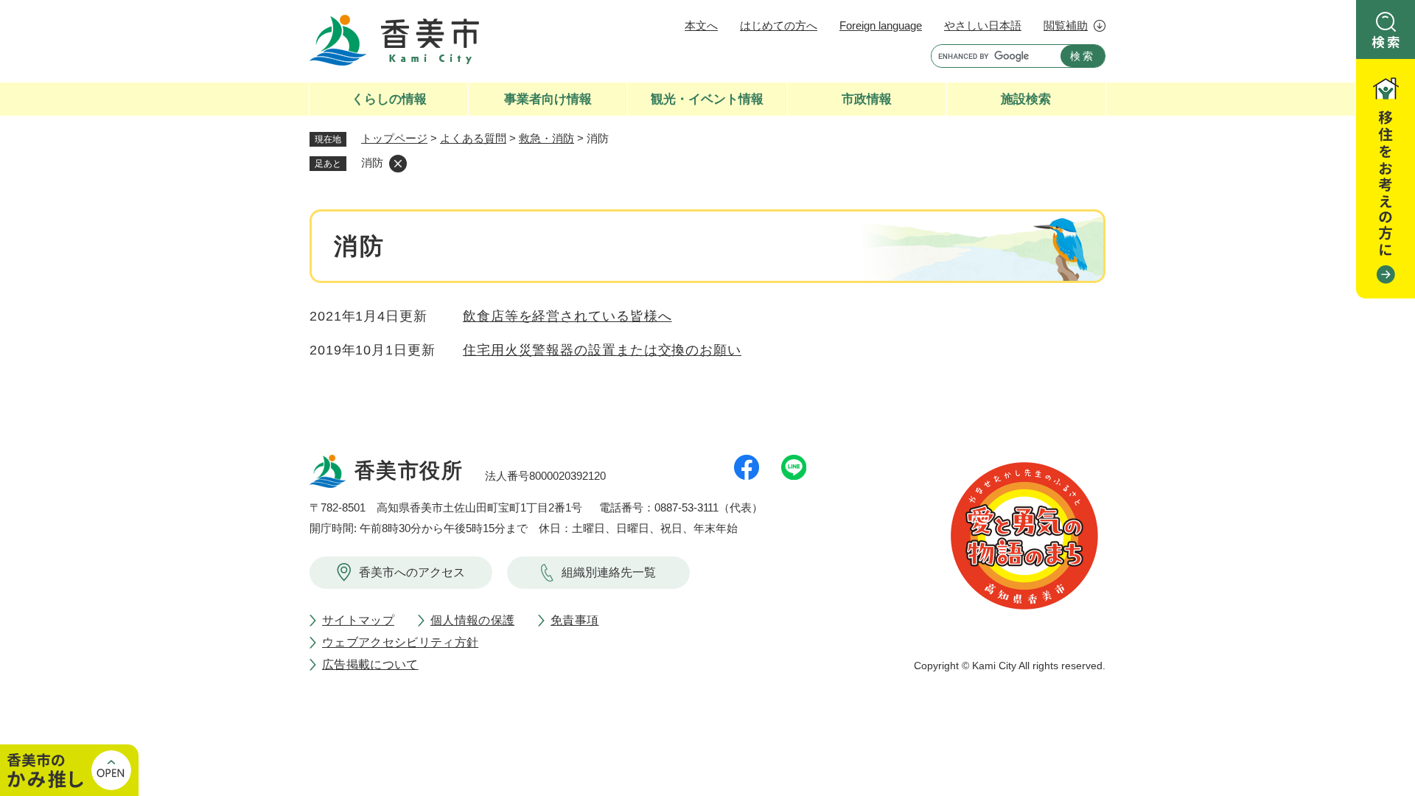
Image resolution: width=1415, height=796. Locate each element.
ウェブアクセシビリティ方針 (400, 642)
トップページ (394, 138)
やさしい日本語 (982, 25)
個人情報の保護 (472, 620)
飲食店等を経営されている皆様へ (567, 316)
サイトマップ (358, 620)
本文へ (701, 25)
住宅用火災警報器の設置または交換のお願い (602, 350)
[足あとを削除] (398, 163)
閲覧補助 (1066, 25)
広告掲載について (370, 664)
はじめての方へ (778, 25)
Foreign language (880, 25)
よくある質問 (473, 138)
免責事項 (574, 620)
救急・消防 (546, 138)
